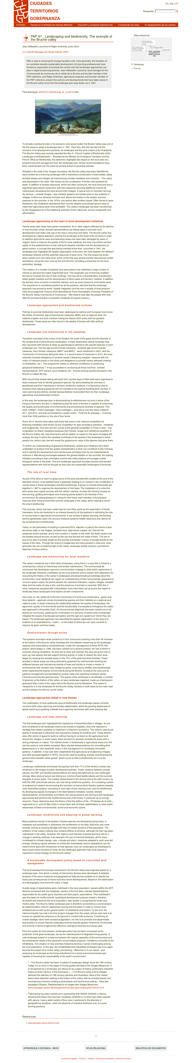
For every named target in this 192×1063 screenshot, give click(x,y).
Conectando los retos (128, 24)
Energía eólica (166, 49)
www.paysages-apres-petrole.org (42, 1022)
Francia (137, 68)
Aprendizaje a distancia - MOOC (41, 1048)
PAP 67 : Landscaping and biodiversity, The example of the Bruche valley (154, 53)
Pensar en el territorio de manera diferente (51, 24)
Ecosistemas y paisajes (158, 47)
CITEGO (20, 24)
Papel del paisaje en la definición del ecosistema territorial (147, 42)
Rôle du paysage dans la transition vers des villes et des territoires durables (138, 48)
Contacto (82, 1058)
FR (176, 3)
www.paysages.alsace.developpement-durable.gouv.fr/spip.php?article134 (65, 987)
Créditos (91, 1058)
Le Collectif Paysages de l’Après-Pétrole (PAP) (45, 51)
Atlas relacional (96, 1048)
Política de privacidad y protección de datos (113, 1058)
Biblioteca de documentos (151, 1048)
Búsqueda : (149, 11)
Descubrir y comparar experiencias (95, 24)
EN (167, 3)
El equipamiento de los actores (160, 24)
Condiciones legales (69, 1058)
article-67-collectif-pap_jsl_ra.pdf (55, 92)
